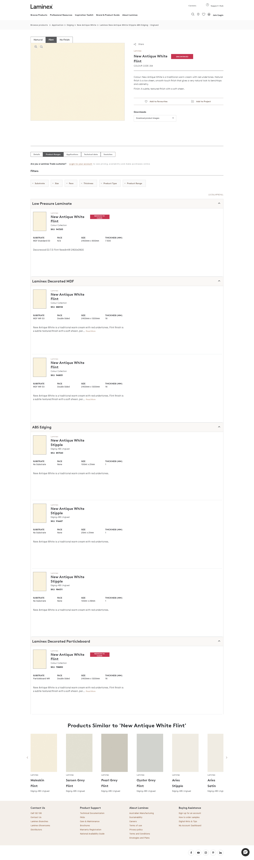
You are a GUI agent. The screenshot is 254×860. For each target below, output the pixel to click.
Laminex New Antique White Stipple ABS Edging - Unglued (129, 25)
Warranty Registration (90, 830)
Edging (70, 25)
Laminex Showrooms (40, 826)
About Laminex (130, 15)
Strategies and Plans (139, 838)
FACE (59, 237)
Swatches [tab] (108, 154)
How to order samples (189, 817)
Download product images (147, 118)
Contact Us (36, 817)
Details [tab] (37, 154)
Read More (91, 331)
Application (57, 25)
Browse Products (39, 15)
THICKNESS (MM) (113, 237)
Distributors (36, 830)
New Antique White (86, 25)
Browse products (39, 25)
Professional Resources (61, 15)
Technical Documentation (92, 813)
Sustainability (135, 817)
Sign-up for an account (190, 813)
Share (141, 44)
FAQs (82, 817)
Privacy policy (136, 830)
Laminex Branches (39, 822)
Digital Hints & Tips (188, 822)
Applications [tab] (72, 154)
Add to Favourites (157, 101)
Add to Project (202, 101)
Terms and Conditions (139, 834)
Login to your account (80, 164)
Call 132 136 (36, 813)
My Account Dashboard (190, 826)
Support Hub (216, 6)
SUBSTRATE (38, 237)
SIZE (83, 237)
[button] (245, 852)
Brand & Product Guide (108, 15)
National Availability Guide (92, 834)
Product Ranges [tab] (53, 154)
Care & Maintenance (90, 822)
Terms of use (135, 826)
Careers (192, 6)
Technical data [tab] (91, 154)
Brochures (85, 826)
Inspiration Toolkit (84, 15)
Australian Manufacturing (141, 813)
